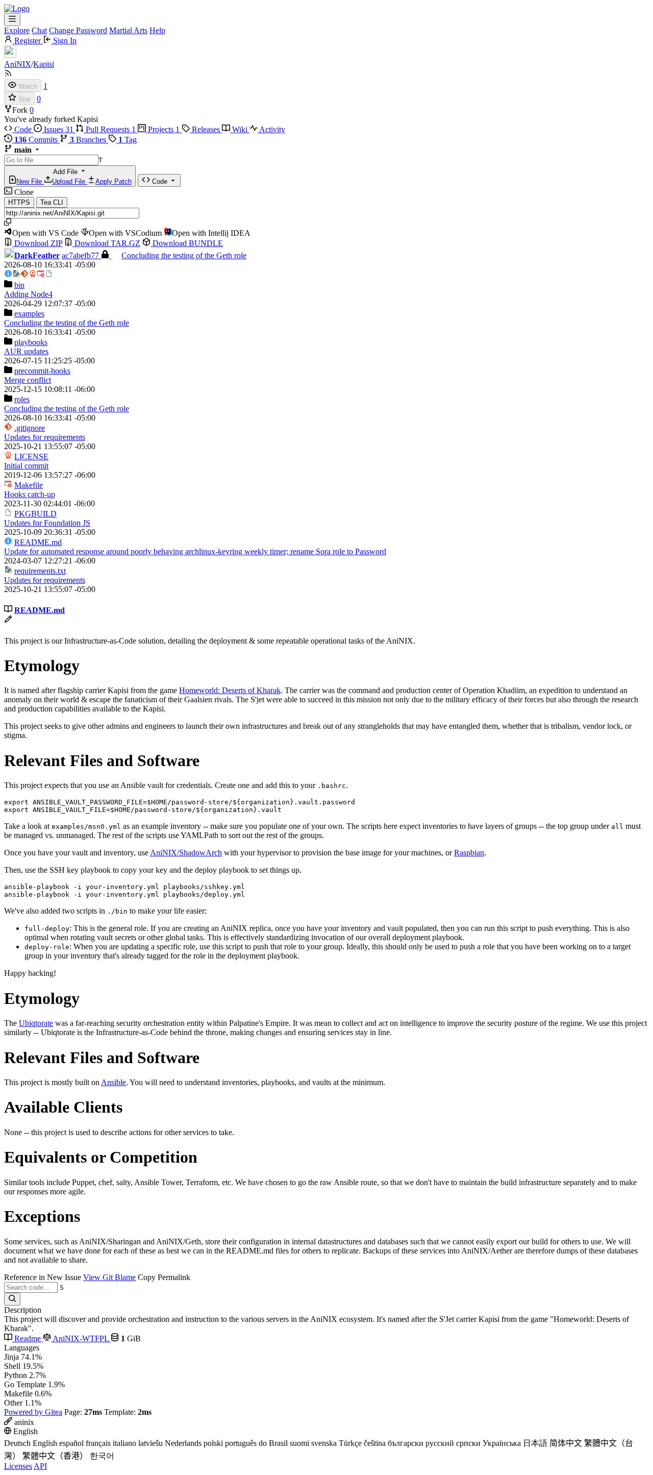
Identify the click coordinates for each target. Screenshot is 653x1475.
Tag (127, 139)
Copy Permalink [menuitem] (164, 1277)
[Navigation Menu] (12, 19)
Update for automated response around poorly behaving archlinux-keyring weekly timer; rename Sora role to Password (195, 551)
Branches (89, 139)
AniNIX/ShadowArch (186, 852)
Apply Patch (113, 181)
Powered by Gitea (33, 1412)
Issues (57, 129)
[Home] (17, 8)
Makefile (28, 485)
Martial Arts (128, 30)
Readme (27, 1338)
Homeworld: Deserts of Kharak (230, 690)
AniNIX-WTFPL (81, 1338)
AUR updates (26, 351)
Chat (39, 30)
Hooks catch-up (29, 494)
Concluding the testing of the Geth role (183, 255)
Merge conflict (27, 380)
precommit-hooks (42, 370)
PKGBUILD (35, 513)
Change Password (78, 30)
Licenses (18, 1466)
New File (30, 181)
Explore (17, 30)
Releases (206, 129)
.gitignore (29, 428)
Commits (37, 139)
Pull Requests (110, 129)
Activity (271, 129)
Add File (74, 176)
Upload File (69, 181)
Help (157, 30)
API (40, 1466)
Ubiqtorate (36, 1023)
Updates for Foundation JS (47, 523)
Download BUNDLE (186, 243)
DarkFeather (37, 255)
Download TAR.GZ (106, 243)
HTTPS (19, 202)
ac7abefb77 (81, 255)
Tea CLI (51, 202)
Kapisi (43, 64)
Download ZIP (37, 243)
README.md (38, 542)
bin (19, 285)
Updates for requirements (44, 437)
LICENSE (31, 456)
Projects (163, 129)
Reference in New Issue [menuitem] (42, 1277)
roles (22, 399)
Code (23, 129)
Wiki (239, 129)
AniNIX (17, 64)
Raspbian (469, 852)
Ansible (113, 1082)
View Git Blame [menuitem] (109, 1277)
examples (29, 313)
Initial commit (26, 465)
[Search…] (12, 1299)
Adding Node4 (28, 294)
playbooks (30, 342)
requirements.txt (40, 571)
